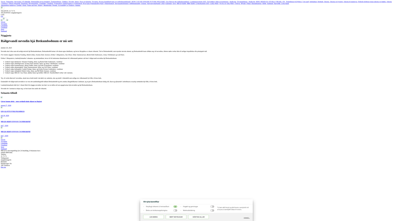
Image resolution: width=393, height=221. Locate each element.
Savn (175, 3)
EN (2, 16)
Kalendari (169, 3)
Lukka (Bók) (214, 3)
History (40, 5)
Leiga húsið (285, 3)
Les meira (154, 217)
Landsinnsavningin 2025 (198, 2)
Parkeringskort (110, 3)
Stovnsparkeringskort (122, 3)
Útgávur (238, 3)
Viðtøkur (65, 2)
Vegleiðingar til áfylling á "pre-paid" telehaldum (302, 2)
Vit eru (3, 2)
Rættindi (321, 2)
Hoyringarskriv (34, 3)
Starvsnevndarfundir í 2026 (156, 3)
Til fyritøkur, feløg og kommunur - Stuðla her (222, 2)
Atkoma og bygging (337, 2)
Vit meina (95, 2)
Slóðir (264, 3)
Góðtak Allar (199, 217)
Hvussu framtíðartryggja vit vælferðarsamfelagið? (115, 2)
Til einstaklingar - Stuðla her (246, 2)
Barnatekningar (257, 3)
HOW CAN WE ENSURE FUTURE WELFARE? (149, 2)
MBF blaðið (191, 3)
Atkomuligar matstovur (9, 5)
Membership (47, 5)
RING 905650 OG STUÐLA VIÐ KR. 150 (271, 2)
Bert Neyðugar (176, 217)
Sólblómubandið (135, 3)
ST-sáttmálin (26, 2)
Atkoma (327, 2)
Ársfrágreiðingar (56, 2)
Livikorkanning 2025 (203, 3)
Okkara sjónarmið (15, 3)
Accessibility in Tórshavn (66, 5)
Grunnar (144, 3)
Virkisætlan (10, 2)
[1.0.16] (247, 218)
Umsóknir (50, 3)
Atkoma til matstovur (351, 2)
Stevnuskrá (18, 2)
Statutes (78, 5)
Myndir (244, 3)
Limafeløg (43, 3)
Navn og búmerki (86, 2)
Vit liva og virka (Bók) (227, 3)
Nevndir (72, 2)
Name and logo (32, 5)
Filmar (249, 3)
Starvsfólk (277, 3)
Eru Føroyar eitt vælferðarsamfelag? (178, 2)
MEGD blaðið (182, 3)
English (19, 5)
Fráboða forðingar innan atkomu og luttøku (372, 2)
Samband (270, 3)
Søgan (77, 2)
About (24, 5)
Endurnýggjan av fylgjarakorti (73, 3)
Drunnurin (25, 3)
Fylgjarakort (58, 3)
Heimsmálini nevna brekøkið (41, 2)
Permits (55, 5)
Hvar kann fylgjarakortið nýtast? (94, 3)
